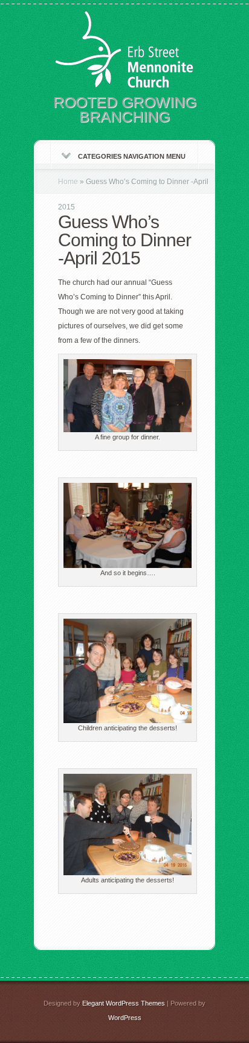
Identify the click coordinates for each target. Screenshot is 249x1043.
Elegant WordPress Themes (123, 1003)
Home (68, 181)
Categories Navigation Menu (132, 156)
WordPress (124, 1017)
